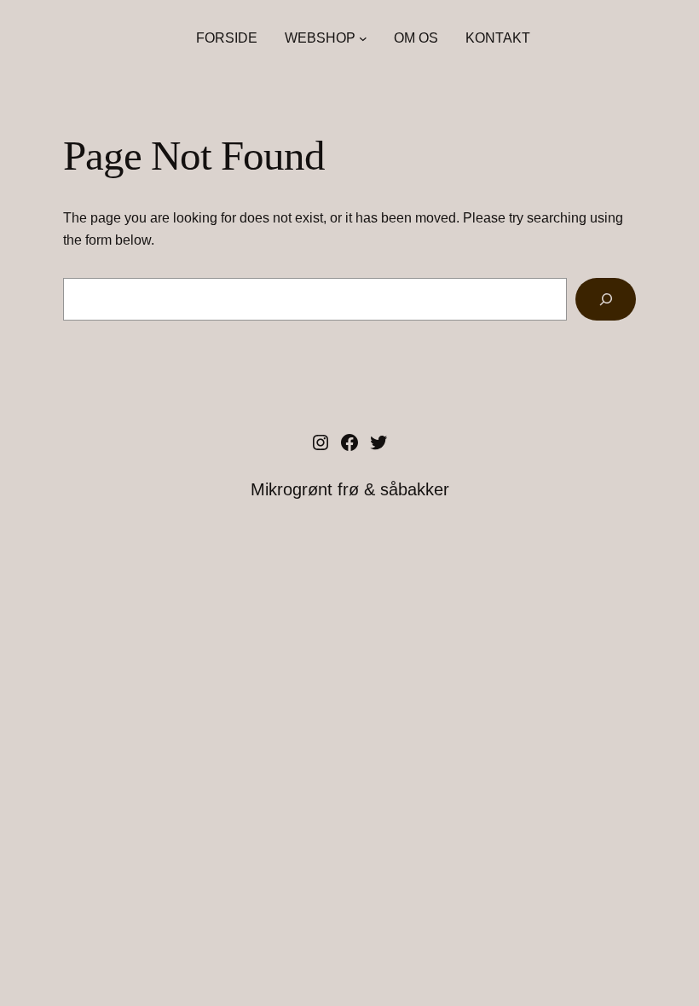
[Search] (605, 299)
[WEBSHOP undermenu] (363, 38)
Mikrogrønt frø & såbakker (350, 489)
